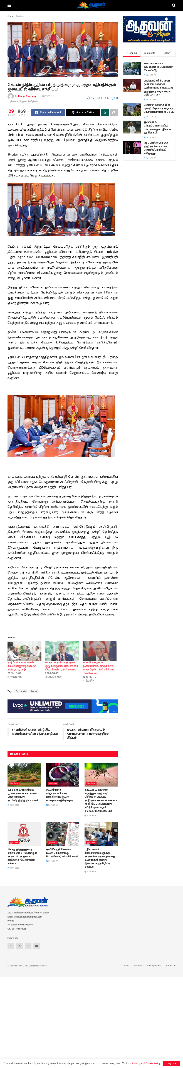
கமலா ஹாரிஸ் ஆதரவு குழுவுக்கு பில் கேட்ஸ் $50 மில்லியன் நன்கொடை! (61, 666)
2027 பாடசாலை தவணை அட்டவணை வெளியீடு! (158, 67)
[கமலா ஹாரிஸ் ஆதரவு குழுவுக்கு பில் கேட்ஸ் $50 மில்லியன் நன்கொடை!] (62, 651)
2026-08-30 (14, 805)
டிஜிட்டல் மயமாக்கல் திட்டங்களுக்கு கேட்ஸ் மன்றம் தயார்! (22, 666)
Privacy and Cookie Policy (146, 1063)
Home (10, 16)
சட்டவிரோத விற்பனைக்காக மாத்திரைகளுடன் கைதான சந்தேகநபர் (60, 795)
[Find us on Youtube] (36, 946)
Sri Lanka (21, 691)
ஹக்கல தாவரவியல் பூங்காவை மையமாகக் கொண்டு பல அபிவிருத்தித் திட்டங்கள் (23, 795)
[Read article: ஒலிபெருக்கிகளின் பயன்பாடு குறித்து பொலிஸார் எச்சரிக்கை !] (62, 834)
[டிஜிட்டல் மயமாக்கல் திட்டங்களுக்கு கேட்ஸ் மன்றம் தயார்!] (24, 651)
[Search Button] (173, 5)
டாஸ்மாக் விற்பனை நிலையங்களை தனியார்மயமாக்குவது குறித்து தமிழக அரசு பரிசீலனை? (158, 88)
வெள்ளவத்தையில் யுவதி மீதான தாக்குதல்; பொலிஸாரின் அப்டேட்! (159, 108)
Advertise (138, 965)
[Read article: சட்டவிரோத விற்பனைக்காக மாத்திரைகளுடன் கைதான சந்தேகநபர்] (62, 775)
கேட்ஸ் (34, 691)
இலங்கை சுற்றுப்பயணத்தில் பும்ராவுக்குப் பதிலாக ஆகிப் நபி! (157, 127)
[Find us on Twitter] (19, 946)
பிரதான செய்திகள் (29, 101)
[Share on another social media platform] (114, 112)
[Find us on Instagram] (28, 946)
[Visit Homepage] (91, 5)
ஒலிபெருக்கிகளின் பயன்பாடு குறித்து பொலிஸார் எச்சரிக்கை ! (62, 852)
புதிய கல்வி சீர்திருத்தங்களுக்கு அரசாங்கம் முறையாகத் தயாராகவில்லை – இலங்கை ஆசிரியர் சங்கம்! (100, 858)
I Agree (171, 1063)
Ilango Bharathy (27, 96)
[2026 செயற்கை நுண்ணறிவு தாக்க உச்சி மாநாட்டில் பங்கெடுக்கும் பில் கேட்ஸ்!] (100, 651)
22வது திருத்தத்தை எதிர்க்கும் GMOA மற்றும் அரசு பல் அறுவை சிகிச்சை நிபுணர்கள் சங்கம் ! (22, 856)
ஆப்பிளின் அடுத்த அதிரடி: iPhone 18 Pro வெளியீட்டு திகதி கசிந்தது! (156, 148)
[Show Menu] (9, 5)
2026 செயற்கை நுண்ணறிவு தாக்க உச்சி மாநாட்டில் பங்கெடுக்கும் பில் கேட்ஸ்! (98, 668)
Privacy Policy (153, 965)
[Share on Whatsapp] (105, 112)
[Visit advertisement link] (63, 706)
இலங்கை (20, 16)
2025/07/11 (48, 96)
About (126, 965)
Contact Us (169, 965)
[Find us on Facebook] (11, 946)
